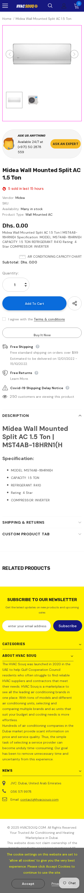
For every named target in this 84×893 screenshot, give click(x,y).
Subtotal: (10, 262)
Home (6, 19)
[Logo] (27, 6)
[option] (42, 54)
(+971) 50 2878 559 (29, 149)
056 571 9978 (21, 791)
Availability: (11, 209)
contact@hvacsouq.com (39, 799)
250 (13, 396)
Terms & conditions (49, 319)
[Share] (75, 303)
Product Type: (13, 214)
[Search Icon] (50, 5)
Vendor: (8, 198)
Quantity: (10, 273)
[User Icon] (64, 5)
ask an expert (65, 144)
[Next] (74, 54)
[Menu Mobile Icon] (5, 6)
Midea (20, 198)
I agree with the (20, 319)
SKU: (5, 203)
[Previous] (10, 54)
